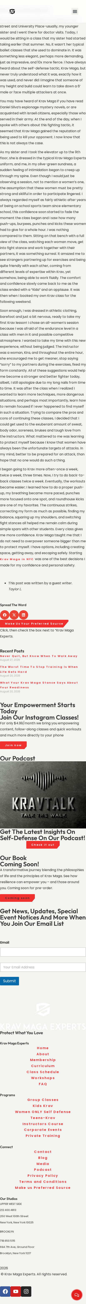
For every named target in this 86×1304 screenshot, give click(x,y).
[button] (74, 11)
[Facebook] (5, 1291)
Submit (9, 981)
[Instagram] (26, 1291)
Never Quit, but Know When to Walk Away (39, 656)
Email (4, 942)
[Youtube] (15, 1291)
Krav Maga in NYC (17, 559)
